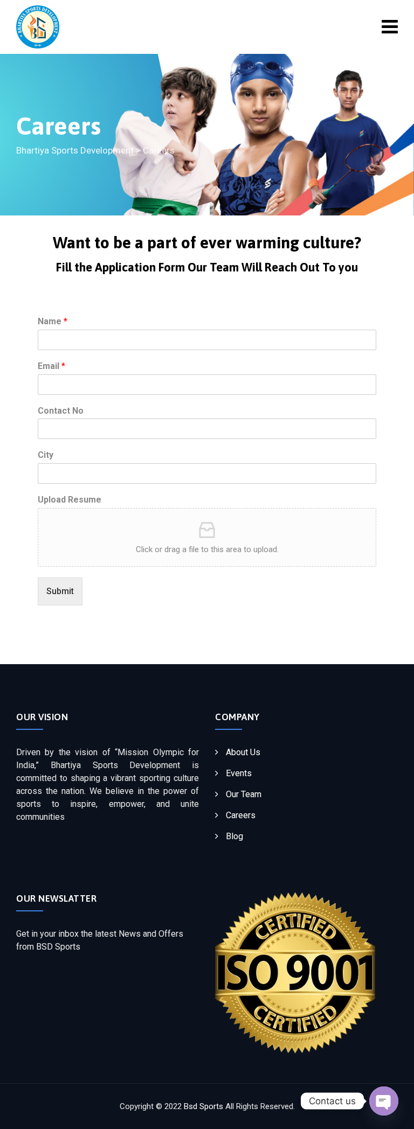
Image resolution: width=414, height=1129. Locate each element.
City (45, 455)
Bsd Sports (203, 1106)
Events (239, 773)
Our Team (243, 794)
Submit (60, 591)
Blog (234, 836)
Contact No (61, 411)
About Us (243, 752)
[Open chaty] (383, 1101)
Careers (241, 815)
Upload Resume (69, 499)
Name (52, 321)
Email (51, 366)
